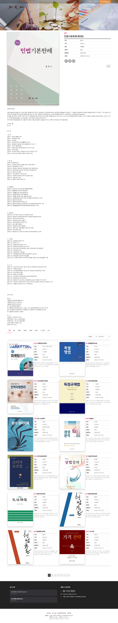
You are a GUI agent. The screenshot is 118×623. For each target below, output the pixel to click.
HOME (93, 29)
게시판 (59, 7)
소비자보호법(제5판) (41, 456)
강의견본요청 (106, 2)
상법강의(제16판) (92, 456)
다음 (65, 575)
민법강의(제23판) (40, 494)
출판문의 (75, 7)
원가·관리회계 (41, 418)
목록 (108, 66)
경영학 (25, 330)
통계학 (36, 330)
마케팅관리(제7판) (42, 343)
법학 (14, 330)
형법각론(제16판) (92, 494)
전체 (9, 330)
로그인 (90, 2)
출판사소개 (41, 7)
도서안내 (51, 7)
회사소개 (49, 613)
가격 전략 (91, 531)
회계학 (30, 330)
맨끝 (68, 575)
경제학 (19, 330)
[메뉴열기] (109, 6)
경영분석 (91, 418)
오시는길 (54, 613)
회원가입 (96, 2)
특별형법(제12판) (92, 343)
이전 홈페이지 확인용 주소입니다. (19, 592)
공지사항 (12, 587)
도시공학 (43, 330)
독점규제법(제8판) (93, 381)
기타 (48, 330)
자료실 (67, 7)
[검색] (109, 336)
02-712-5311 (69, 590)
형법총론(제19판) (40, 531)
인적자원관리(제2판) (42, 381)
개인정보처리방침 (62, 613)
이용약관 (69, 613)
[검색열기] (104, 6)
